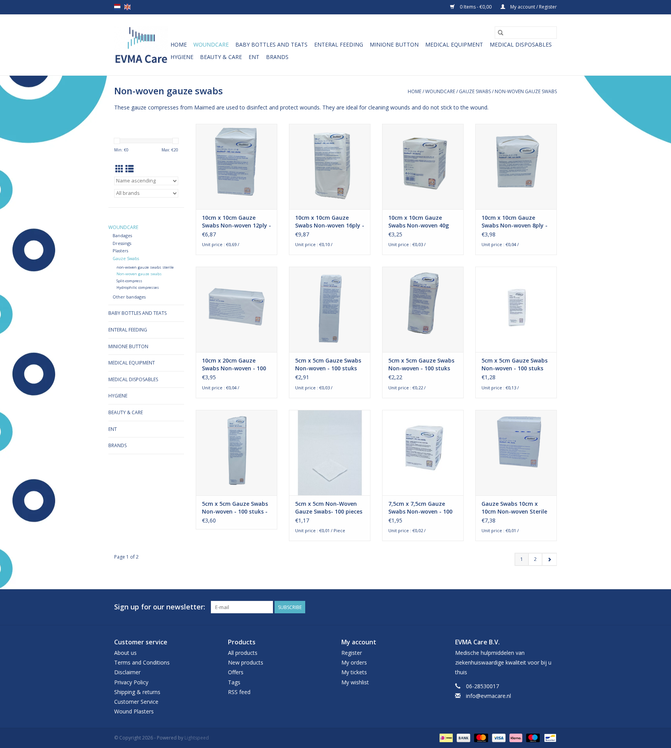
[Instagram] (550, 607)
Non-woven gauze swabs (526, 91)
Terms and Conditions (142, 662)
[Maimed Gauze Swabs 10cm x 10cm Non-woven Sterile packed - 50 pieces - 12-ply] (516, 452)
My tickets (354, 672)
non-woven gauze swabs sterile (145, 267)
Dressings (122, 243)
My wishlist (355, 682)
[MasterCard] (480, 737)
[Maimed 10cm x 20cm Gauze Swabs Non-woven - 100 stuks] (236, 309)
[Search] (500, 32)
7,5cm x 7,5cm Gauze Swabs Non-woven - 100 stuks (420, 507)
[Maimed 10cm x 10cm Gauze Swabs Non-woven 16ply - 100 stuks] (329, 166)
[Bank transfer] (462, 737)
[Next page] (549, 559)
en (127, 7)
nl (117, 7)
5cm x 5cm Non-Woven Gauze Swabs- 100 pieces (328, 507)
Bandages (122, 235)
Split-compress (129, 280)
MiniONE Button (394, 44)
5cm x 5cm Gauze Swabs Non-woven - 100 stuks (328, 364)
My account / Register (533, 6)
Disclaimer (127, 672)
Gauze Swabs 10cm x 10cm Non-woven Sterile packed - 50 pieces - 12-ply (514, 507)
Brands (277, 57)
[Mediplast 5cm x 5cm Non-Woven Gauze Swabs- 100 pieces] (329, 452)
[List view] (129, 168)
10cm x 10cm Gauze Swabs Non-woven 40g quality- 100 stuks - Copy (422, 221)
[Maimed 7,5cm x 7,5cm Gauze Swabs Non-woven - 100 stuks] (423, 452)
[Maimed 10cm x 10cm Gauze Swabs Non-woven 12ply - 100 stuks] (236, 166)
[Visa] (498, 737)
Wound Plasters (134, 711)
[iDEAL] (445, 737)
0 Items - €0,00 (476, 6)
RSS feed (239, 692)
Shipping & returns (137, 692)
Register (351, 652)
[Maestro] (532, 737)
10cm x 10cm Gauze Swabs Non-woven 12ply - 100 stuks (236, 221)
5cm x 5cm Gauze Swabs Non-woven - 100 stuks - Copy (235, 507)
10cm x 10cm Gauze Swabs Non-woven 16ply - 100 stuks (329, 221)
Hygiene (181, 57)
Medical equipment (454, 44)
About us (125, 652)
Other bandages (129, 297)
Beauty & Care (221, 57)
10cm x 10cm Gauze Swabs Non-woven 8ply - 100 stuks (515, 221)
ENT (254, 57)
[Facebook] (536, 607)
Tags (234, 682)
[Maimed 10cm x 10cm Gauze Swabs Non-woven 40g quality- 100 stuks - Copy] (423, 166)
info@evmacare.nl (488, 695)
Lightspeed (196, 737)
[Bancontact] (549, 737)
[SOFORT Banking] (515, 737)
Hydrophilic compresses (137, 287)
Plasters (120, 250)
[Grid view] (119, 168)
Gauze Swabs (475, 91)
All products (242, 652)
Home (178, 44)
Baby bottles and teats (271, 44)
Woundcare (211, 44)
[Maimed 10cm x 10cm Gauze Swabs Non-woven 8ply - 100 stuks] (516, 166)
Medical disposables (521, 44)
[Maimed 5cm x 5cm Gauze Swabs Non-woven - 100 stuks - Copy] (236, 452)
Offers (235, 672)
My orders (354, 662)
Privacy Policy (131, 682)
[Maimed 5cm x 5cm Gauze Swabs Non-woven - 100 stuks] (329, 309)
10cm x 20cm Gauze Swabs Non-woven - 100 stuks (234, 364)
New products (245, 662)
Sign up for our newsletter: (159, 607)
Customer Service (136, 701)
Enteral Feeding (338, 44)
